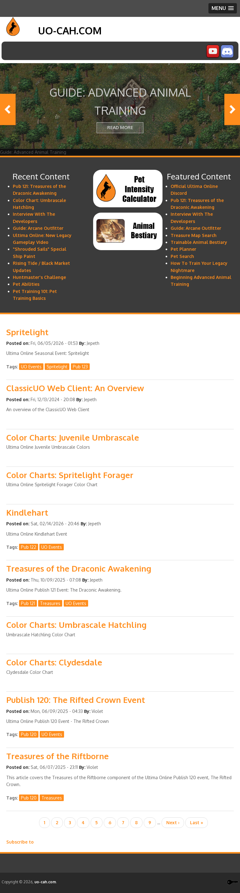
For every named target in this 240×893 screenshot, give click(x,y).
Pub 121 (28, 603)
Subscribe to (20, 842)
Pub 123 (80, 366)
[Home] (13, 34)
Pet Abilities (26, 284)
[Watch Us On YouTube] (212, 56)
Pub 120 (29, 734)
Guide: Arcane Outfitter (38, 228)
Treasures (50, 603)
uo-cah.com (70, 30)
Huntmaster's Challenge (39, 277)
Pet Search (182, 256)
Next (232, 109)
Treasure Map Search (194, 235)
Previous (8, 109)
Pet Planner (183, 249)
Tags (11, 366)
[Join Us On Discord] (227, 56)
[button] (222, 8)
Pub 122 (28, 547)
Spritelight (57, 366)
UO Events (31, 366)
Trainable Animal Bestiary (199, 242)
